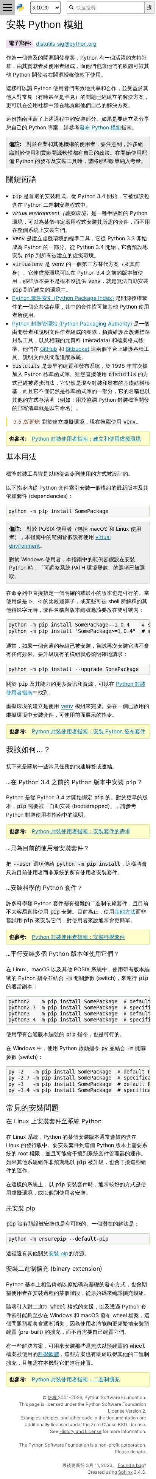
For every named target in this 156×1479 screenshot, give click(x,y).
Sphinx (125, 1472)
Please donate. (130, 1451)
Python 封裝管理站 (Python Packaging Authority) (72, 323)
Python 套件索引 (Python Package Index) (63, 298)
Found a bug (131, 1465)
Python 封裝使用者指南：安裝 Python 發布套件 (88, 731)
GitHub (48, 349)
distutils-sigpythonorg (66, 43)
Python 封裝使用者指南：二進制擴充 (76, 1379)
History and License (80, 1431)
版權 (53, 1397)
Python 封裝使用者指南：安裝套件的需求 (81, 831)
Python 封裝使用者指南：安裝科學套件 (78, 937)
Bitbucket (77, 349)
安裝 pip (58, 1253)
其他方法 (125, 911)
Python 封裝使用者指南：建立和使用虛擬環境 (86, 438)
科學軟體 (48, 1354)
